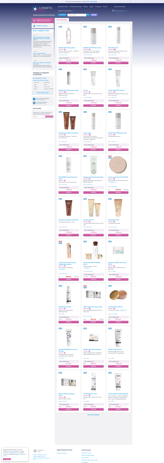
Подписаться (49, 116)
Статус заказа (85, 457)
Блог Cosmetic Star (41, 31)
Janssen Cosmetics (48, 89)
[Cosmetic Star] (39, 451)
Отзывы (105, 6)
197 (114, 49)
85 (64, 49)
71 (64, 180)
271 (89, 134)
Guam (45, 84)
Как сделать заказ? (118, 12)
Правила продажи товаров (39, 456)
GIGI (63, 314)
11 (64, 265)
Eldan (35, 89)
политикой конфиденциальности (11, 452)
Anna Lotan (89, 184)
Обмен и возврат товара (87, 455)
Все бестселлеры (93, 415)
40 (64, 134)
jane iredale (114, 186)
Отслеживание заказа (76, 6)
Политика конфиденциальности (40, 454)
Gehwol (36, 86)
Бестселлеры (62, 19)
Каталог (63, 15)
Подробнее (93, 1)
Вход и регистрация (119, 6)
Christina (114, 271)
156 (89, 308)
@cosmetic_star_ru (41, 103)
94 (64, 397)
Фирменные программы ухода (40, 80)
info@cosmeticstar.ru (65, 11)
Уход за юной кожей (39, 53)
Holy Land (64, 54)
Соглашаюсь (7, 459)
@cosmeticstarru (40, 99)
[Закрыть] (130, 1)
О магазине (98, 6)
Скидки (91, 6)
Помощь (85, 6)
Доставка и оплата (63, 6)
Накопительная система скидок (89, 460)
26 (114, 308)
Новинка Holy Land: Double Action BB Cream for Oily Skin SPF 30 (41, 38)
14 (89, 395)
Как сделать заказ (86, 453)
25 (89, 221)
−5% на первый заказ (64, 58)
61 (89, 49)
